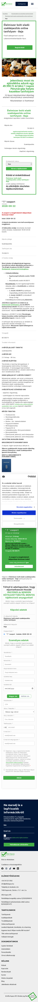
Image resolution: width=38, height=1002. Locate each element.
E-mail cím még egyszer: (12, 739)
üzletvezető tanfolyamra (10, 305)
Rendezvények (6, 972)
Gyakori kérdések (7, 946)
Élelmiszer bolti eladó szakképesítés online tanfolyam (19, 16)
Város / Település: (9, 708)
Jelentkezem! (19, 566)
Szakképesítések (6, 918)
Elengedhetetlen (19, 524)
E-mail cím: (7, 731)
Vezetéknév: (8, 652)
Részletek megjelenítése (24, 507)
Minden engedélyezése (19, 512)
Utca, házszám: (9, 715)
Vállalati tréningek (7, 937)
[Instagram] (6, 869)
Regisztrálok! (19, 47)
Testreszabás (18, 518)
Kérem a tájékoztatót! (19, 168)
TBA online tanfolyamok (9, 933)
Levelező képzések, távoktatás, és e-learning (16, 927)
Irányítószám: (8, 700)
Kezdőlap (5, 13)
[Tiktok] (10, 869)
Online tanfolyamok (8, 924)
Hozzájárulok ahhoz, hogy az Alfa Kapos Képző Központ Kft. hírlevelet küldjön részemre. (20, 770)
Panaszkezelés (6, 952)
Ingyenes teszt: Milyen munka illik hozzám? (15, 930)
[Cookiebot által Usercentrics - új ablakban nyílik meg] (28, 477)
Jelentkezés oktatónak (8, 984)
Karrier (3, 975)
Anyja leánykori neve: (10, 668)
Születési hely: (8, 676)
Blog (2, 981)
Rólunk (3, 965)
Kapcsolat (4, 968)
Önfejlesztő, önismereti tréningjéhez (15, 269)
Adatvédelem (5, 949)
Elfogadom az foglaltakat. (16, 838)
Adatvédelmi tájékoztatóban (14, 762)
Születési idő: (8, 684)
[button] (32, 4)
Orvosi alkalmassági (8, 955)
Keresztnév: (8, 660)
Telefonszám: (8, 723)
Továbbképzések (6, 921)
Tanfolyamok (5, 914)
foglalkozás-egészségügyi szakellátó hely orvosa (17, 405)
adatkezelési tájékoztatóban (20, 837)
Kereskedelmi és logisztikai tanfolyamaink (22, 13)
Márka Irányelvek (7, 978)
